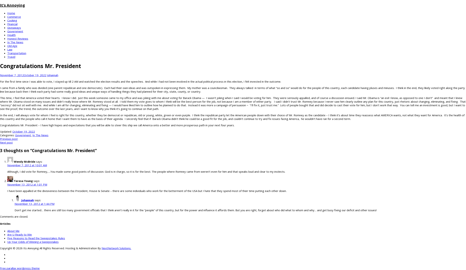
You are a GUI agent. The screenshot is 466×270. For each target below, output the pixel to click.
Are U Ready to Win (19, 234)
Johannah (52, 75)
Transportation (16, 53)
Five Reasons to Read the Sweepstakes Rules (36, 238)
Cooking (12, 20)
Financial (12, 24)
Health (11, 35)
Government (15, 31)
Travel (11, 57)
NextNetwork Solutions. (116, 248)
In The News (15, 42)
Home (11, 13)
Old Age (12, 46)
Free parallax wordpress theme (20, 268)
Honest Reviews (17, 38)
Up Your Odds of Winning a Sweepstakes (33, 242)
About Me (13, 231)
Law (9, 49)
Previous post (9, 139)
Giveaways (14, 27)
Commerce (14, 17)
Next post (6, 142)
